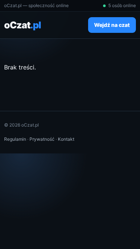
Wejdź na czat (112, 25)
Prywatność (42, 139)
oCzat (22, 25)
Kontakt (66, 139)
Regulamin (15, 139)
